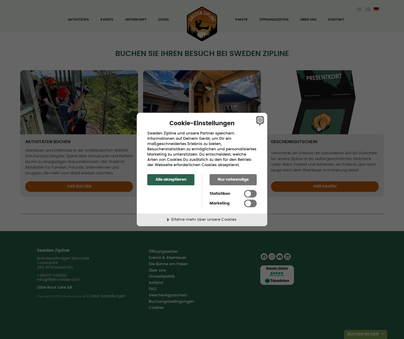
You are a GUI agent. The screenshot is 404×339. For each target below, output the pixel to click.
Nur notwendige (233, 180)
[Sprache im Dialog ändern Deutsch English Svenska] (259, 121)
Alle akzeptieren (170, 180)
